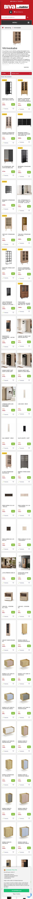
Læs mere (6, 887)
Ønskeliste (20, 1)
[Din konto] (10, 12)
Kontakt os (14, 1)
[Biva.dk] (16, 6)
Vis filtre (4, 73)
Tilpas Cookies (16, 894)
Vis (13, 104)
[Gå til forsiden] (2, 28)
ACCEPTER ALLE (16, 890)
